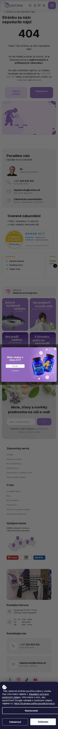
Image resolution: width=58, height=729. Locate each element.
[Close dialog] (55, 349)
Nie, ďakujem (15, 370)
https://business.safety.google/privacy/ (34, 703)
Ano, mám (15, 366)
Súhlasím (43, 721)
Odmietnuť (15, 722)
